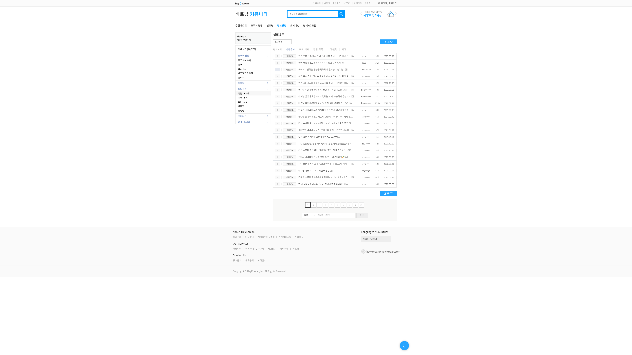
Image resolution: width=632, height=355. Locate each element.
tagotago (366, 170)
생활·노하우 (244, 93)
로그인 (384, 3)
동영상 (241, 110)
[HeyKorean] (242, 3)
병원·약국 (318, 49)
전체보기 (277, 49)
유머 (240, 64)
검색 (362, 215)
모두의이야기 (244, 60)
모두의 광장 (243, 55)
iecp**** (366, 56)
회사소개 (237, 237)
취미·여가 (304, 49)
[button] (309, 215)
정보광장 (242, 88)
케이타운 (358, 3)
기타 (344, 49)
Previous (361, 13)
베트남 (251, 13)
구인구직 (337, 3)
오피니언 (242, 116)
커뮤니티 (317, 3)
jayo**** (366, 110)
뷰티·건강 (332, 49)
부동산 (327, 3)
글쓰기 (390, 42)
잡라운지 (242, 69)
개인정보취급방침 (266, 237)
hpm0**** (366, 90)
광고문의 (237, 260)
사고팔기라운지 (245, 73)
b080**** (366, 63)
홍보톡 (241, 77)
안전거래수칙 (284, 237)
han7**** (366, 69)
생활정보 (278, 34)
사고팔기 (347, 3)
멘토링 (368, 3)
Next (396, 13)
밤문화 (241, 106)
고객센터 (262, 260)
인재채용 (299, 237)
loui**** (366, 143)
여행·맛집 (243, 97)
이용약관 (249, 237)
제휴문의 (249, 260)
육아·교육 (243, 102)
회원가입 (393, 3)
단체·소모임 (244, 121)
